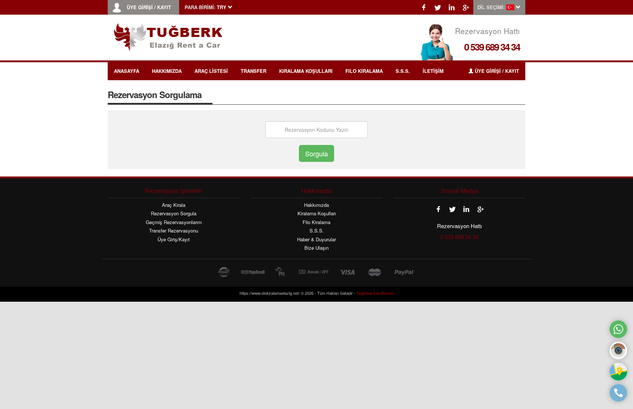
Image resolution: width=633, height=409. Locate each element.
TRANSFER (253, 70)
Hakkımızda (316, 205)
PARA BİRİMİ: (200, 7)
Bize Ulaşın (316, 248)
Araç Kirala (173, 205)
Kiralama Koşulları (316, 213)
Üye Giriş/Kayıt (174, 239)
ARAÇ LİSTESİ (211, 70)
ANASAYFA (126, 70)
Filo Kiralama (316, 222)
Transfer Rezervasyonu (173, 230)
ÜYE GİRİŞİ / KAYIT (149, 7)
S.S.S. (403, 70)
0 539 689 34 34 (492, 46)
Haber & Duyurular (316, 239)
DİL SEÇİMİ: (491, 7)
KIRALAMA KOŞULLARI (306, 70)
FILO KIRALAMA (364, 70)
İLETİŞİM (433, 70)
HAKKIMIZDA (167, 70)
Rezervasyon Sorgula (173, 213)
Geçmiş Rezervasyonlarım (174, 222)
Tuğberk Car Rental (374, 293)
